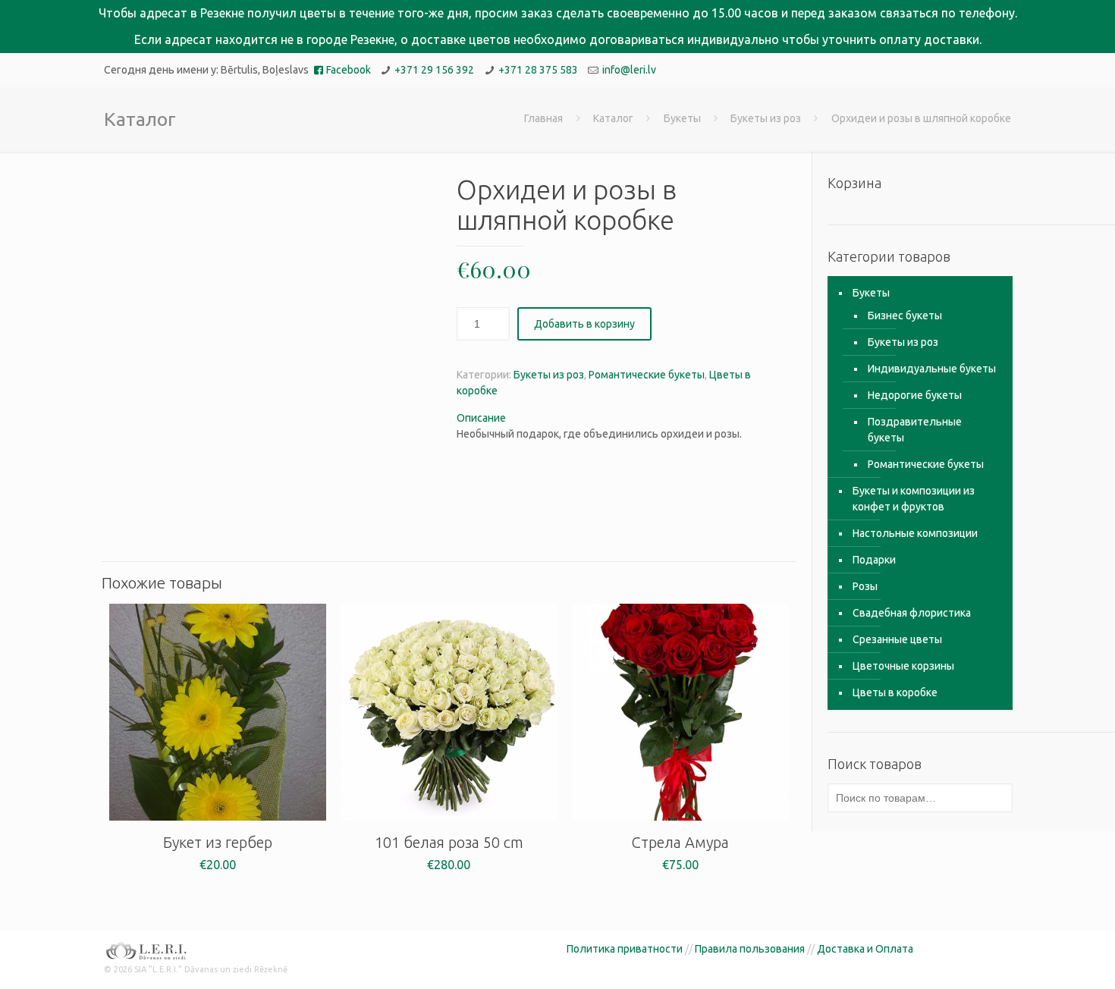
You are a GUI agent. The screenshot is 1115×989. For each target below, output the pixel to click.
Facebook (348, 70)
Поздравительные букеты (915, 430)
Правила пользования (750, 949)
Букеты (682, 118)
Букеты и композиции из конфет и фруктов (914, 499)
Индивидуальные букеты (932, 369)
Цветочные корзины (903, 666)
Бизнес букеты (905, 315)
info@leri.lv (629, 70)
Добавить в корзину (584, 324)
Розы (865, 586)
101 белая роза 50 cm (449, 842)
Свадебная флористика (912, 613)
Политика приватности (625, 949)
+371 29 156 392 (434, 70)
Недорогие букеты (915, 395)
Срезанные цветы (897, 639)
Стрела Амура (680, 842)
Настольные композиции (915, 533)
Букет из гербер (217, 842)
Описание (481, 418)
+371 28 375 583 (538, 70)
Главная (543, 118)
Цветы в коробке (895, 692)
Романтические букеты (647, 375)
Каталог (613, 118)
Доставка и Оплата (865, 949)
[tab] (623, 418)
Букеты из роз (765, 118)
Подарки (874, 560)
